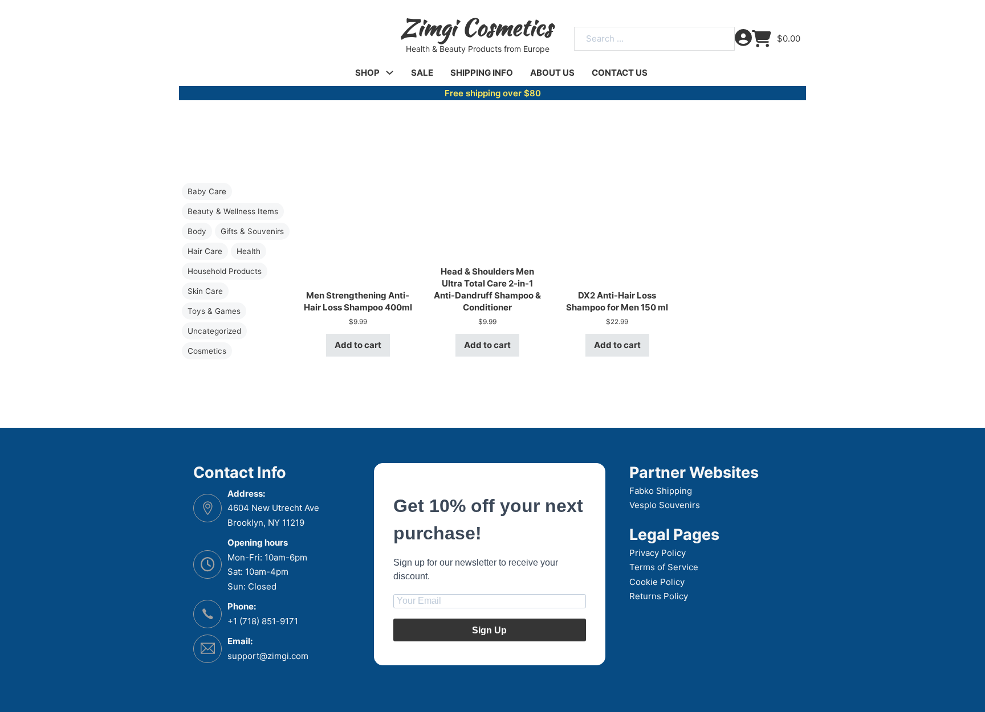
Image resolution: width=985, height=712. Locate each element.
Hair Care (205, 251)
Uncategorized (214, 330)
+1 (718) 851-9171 (262, 621)
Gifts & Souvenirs (252, 231)
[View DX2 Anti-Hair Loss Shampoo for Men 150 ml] (617, 211)
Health (249, 251)
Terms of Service (663, 567)
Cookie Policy (657, 581)
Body (197, 231)
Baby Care (207, 191)
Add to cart (358, 344)
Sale (422, 72)
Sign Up (489, 630)
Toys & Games (214, 311)
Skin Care (205, 291)
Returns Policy (658, 596)
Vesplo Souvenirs (664, 505)
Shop (367, 72)
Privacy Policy (657, 552)
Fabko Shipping (660, 490)
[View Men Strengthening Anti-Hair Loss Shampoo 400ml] (358, 211)
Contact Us (620, 72)
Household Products (225, 271)
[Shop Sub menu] (389, 72)
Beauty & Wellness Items (233, 211)
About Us (552, 72)
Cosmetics (207, 350)
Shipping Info (481, 72)
